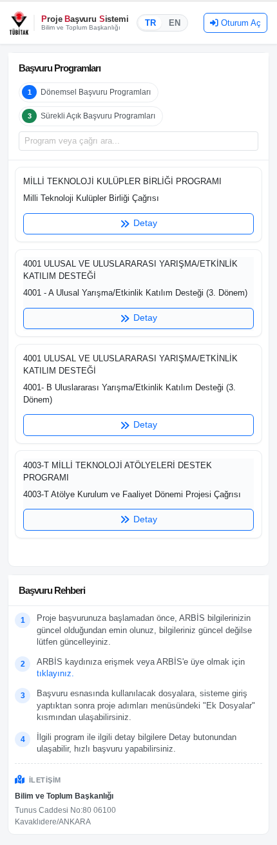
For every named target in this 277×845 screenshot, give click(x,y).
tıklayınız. (55, 673)
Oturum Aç (241, 23)
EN (174, 23)
